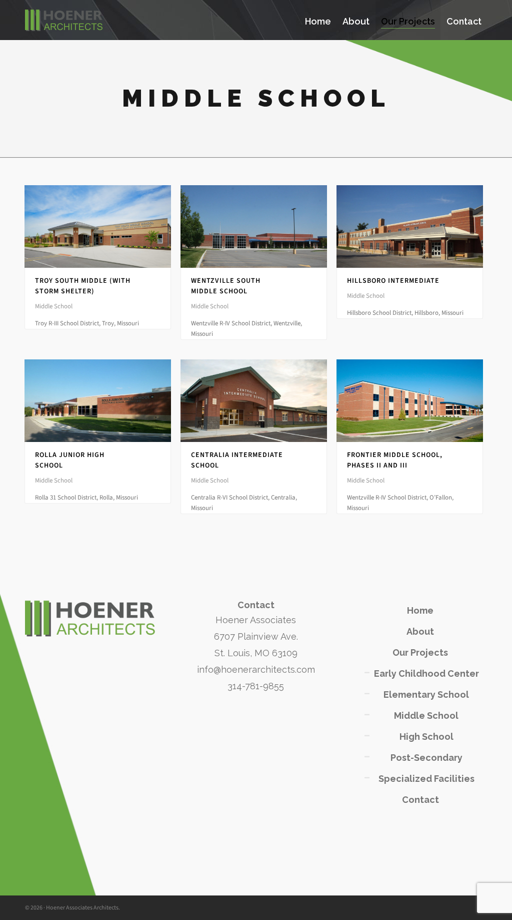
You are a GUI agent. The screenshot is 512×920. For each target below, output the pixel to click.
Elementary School (426, 694)
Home (420, 610)
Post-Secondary (426, 757)
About (420, 631)
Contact (420, 799)
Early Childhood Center (426, 673)
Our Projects (420, 652)
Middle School (426, 715)
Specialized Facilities (426, 778)
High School (427, 736)
